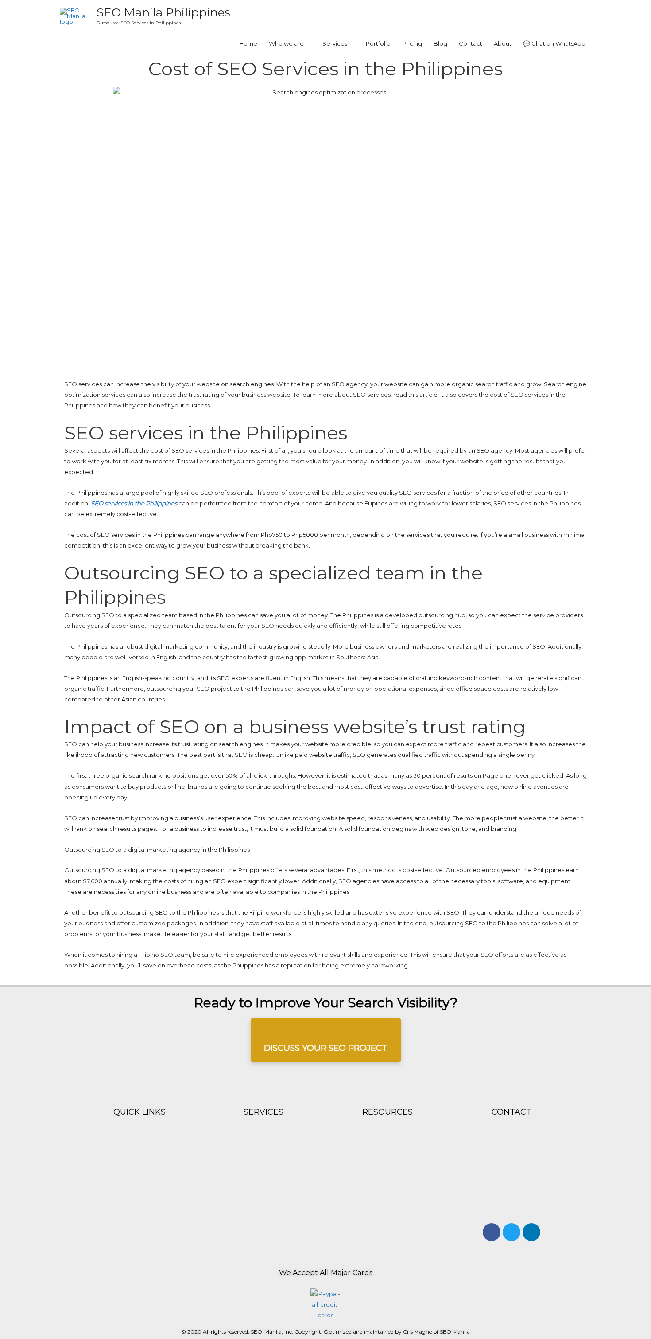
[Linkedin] (531, 1232)
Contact (470, 43)
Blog (440, 43)
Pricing (412, 43)
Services (334, 43)
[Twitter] (511, 1232)
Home (248, 43)
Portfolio (378, 43)
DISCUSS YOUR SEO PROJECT (326, 1048)
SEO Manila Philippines (163, 12)
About (503, 43)
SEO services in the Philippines (133, 503)
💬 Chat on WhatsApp (554, 43)
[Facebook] (491, 1232)
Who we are (286, 43)
